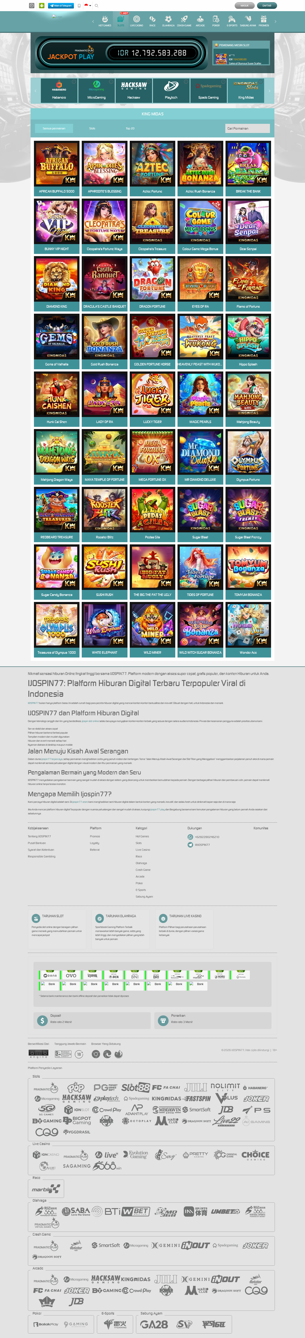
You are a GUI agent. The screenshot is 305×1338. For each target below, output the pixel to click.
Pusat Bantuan (37, 843)
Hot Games (105, 25)
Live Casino (136, 25)
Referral (95, 850)
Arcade (200, 25)
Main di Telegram (63, 5)
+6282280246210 (207, 837)
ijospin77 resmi (80, 801)
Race (152, 25)
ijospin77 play (157, 809)
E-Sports (232, 25)
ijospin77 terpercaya (52, 759)
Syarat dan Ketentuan (41, 850)
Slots (120, 25)
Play (86, 57)
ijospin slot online (90, 721)
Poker (216, 25)
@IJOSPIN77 (202, 845)
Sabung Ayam (248, 25)
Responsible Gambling (41, 856)
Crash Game (184, 25)
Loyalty (94, 843)
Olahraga (168, 25)
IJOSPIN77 (33, 703)
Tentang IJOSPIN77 (39, 836)
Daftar (267, 5)
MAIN (203, 164)
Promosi (264, 25)
